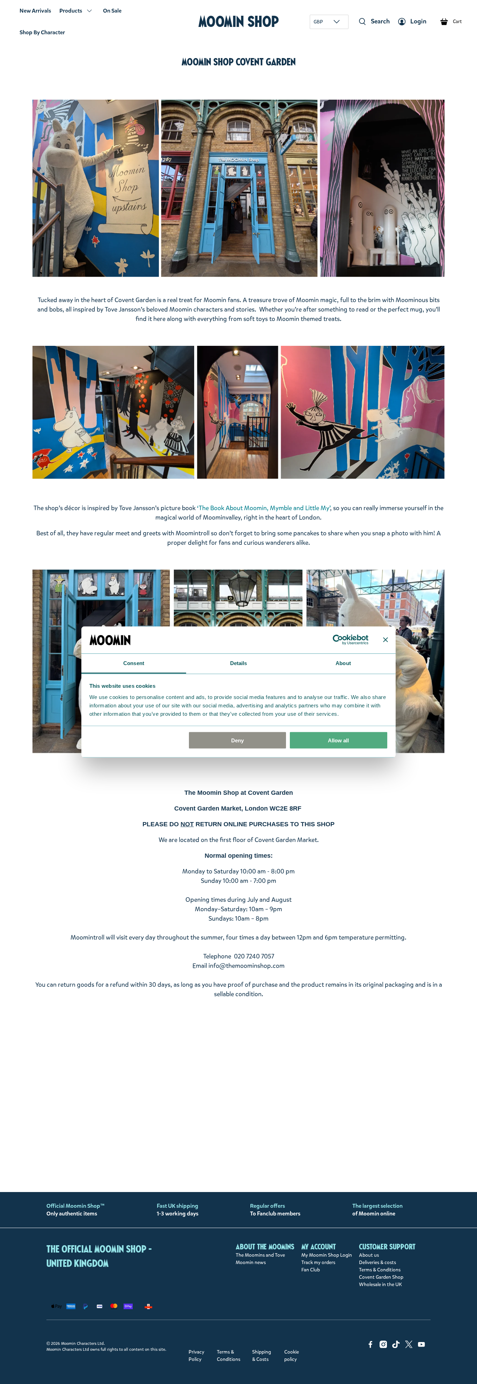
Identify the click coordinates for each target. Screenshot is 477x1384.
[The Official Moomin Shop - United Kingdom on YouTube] (421, 1346)
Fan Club (310, 1270)
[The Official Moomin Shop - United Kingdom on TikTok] (396, 1346)
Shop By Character (42, 32)
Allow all (338, 740)
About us (369, 1255)
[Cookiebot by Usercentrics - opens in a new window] (337, 640)
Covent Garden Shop (381, 1277)
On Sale (112, 10)
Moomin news (251, 1262)
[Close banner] (385, 639)
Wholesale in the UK (380, 1284)
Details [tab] (238, 663)
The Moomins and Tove (260, 1255)
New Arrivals (35, 10)
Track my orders (318, 1262)
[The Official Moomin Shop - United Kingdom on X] (409, 1346)
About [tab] (343, 663)
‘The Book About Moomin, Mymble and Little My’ (263, 508)
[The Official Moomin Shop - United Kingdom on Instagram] (383, 1346)
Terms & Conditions (380, 1270)
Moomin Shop (238, 21)
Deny (237, 740)
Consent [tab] (133, 663)
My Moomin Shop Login (326, 1255)
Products (70, 10)
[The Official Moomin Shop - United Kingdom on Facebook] (370, 1346)
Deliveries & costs (377, 1262)
